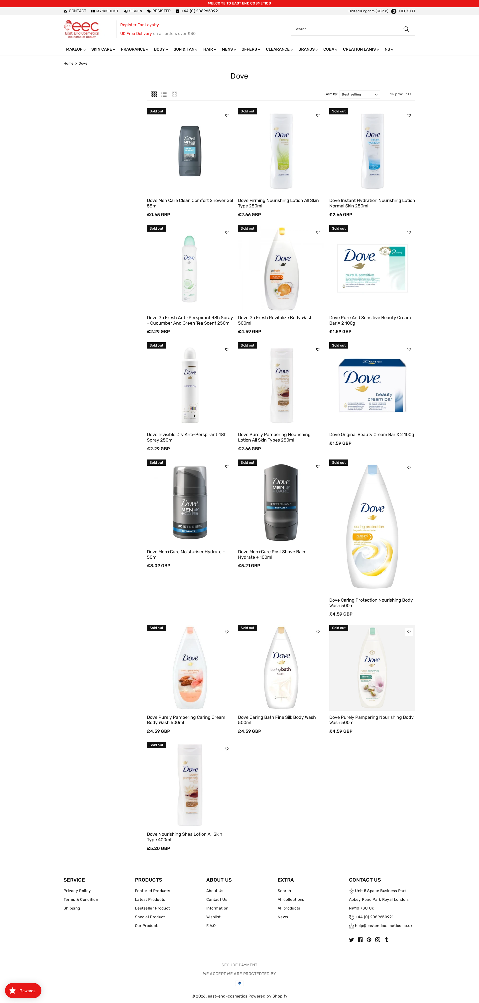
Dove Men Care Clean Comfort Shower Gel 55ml (190, 203)
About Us (214, 891)
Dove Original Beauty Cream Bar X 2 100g (371, 434)
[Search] (406, 29)
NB (388, 49)
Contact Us (216, 899)
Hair (208, 49)
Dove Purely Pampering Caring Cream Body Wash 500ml (186, 720)
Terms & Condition (81, 899)
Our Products (147, 925)
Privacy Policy (77, 891)
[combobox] (353, 29)
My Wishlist (107, 11)
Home (68, 63)
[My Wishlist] (227, 115)
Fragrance (133, 49)
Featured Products (152, 891)
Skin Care (102, 49)
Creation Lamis (360, 49)
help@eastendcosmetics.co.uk (383, 925)
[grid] (154, 94)
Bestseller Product (152, 908)
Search (284, 891)
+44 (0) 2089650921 (374, 917)
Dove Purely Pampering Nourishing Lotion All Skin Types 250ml (274, 437)
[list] (164, 94)
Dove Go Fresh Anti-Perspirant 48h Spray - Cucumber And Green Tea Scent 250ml (190, 320)
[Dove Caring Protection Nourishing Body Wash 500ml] (372, 526)
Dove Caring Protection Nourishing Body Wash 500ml (371, 602)
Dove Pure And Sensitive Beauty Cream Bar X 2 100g (370, 320)
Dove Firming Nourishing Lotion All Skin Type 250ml (278, 203)
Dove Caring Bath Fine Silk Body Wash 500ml (277, 720)
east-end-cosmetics (227, 996)
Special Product (150, 917)
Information (217, 908)
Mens (228, 49)
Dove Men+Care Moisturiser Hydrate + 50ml (186, 554)
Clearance (278, 49)
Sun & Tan (184, 49)
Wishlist (213, 917)
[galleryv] (174, 94)
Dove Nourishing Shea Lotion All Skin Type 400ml (184, 836)
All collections (291, 899)
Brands (307, 49)
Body (160, 49)
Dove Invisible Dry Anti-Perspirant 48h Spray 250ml (187, 437)
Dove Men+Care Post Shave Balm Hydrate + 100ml (272, 554)
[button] (403, 11)
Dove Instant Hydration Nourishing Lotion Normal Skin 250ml (372, 203)
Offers (249, 49)
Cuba (329, 49)
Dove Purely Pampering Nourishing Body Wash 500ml (371, 720)
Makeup (75, 49)
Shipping (72, 908)
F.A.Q (211, 925)
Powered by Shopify (267, 996)
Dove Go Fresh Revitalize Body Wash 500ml (275, 320)
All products (289, 908)
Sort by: (331, 94)
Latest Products (150, 899)
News (283, 917)
